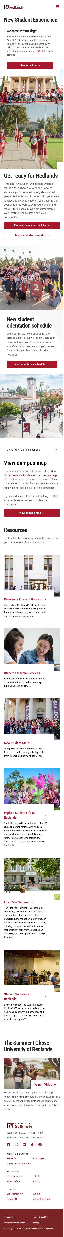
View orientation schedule (30, 364)
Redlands (11, 1158)
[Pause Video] (60, 165)
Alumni (36, 1193)
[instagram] (16, 1144)
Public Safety (13, 1181)
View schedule (28, 65)
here (13, 504)
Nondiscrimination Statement (16, 1223)
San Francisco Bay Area (19, 1163)
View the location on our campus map (34, 475)
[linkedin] (24, 1144)
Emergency (37, 1223)
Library (37, 1181)
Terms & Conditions (41, 1217)
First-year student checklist (30, 225)
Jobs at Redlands (42, 1199)
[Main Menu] (57, 6)
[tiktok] (32, 1144)
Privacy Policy (9, 1217)
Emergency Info (14, 1176)
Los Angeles (39, 1158)
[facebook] (9, 1144)
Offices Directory (15, 1193)
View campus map (30, 512)
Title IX (36, 1176)
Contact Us (12, 1199)
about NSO (34, 51)
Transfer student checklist (30, 235)
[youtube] (40, 1144)
